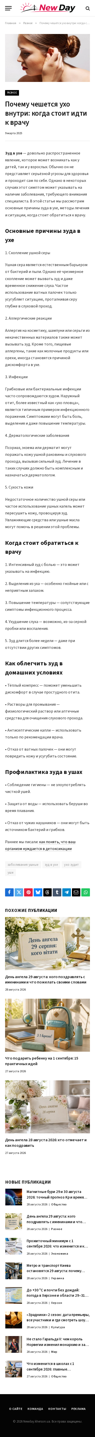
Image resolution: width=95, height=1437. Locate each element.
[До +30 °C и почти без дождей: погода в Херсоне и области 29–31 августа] (13, 1295)
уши (10, 872)
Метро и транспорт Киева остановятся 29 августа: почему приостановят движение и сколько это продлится (57, 1274)
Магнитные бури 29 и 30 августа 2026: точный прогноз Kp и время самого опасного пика (55, 1197)
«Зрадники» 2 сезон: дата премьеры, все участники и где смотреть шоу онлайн (58, 1320)
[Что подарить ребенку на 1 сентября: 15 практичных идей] (47, 1025)
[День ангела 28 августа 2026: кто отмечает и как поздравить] (47, 1106)
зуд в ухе (51, 864)
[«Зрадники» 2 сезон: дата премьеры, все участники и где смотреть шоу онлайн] (13, 1320)
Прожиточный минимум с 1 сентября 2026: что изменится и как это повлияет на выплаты (57, 1246)
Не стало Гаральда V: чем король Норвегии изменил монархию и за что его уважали (56, 1345)
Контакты (57, 1409)
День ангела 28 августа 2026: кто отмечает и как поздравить (46, 1142)
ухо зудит (71, 864)
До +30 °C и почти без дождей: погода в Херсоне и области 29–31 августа (56, 1296)
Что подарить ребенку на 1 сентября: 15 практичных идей (41, 1061)
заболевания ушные (23, 864)
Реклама (78, 1409)
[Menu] (8, 8)
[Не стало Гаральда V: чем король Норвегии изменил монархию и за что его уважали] (13, 1344)
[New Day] (47, 8)
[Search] (87, 8)
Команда (35, 1409)
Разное (12, 93)
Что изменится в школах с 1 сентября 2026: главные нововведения (50, 1369)
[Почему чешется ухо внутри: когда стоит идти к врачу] (47, 58)
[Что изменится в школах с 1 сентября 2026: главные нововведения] (13, 1369)
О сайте (16, 1409)
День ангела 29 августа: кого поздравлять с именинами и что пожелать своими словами (45, 979)
